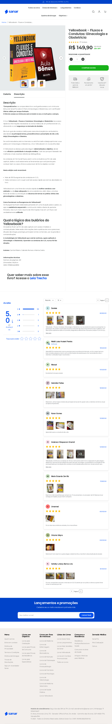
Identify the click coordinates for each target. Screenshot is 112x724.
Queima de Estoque (48, 16)
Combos (77, 8)
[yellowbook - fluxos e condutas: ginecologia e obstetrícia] (32, 58)
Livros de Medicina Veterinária (46, 685)
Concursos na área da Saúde (81, 651)
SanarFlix (95, 639)
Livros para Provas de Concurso (28, 648)
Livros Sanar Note (63, 639)
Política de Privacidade (8, 647)
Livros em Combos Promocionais (64, 657)
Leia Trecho (38, 278)
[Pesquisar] (93, 11)
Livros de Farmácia (46, 670)
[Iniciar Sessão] (99, 11)
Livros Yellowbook (46, 696)
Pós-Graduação (97, 643)
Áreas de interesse (49, 8)
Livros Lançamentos (64, 643)
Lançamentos (65, 8)
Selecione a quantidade (79, 54)
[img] (53, 313)
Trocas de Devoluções (8, 661)
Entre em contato (10, 643)
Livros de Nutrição (46, 657)
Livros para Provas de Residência (28, 654)
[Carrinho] (105, 11)
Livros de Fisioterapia (47, 660)
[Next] (61, 58)
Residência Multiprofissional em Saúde (82, 643)
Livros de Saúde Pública (45, 691)
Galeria (7, 94)
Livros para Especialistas (26, 660)
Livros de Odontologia (44, 678)
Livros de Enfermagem (44, 646)
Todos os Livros (34, 8)
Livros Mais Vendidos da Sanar (64, 647)
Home (4, 22)
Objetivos (62, 16)
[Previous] (4, 58)
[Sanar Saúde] (11, 12)
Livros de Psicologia (47, 674)
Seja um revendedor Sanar (11, 667)
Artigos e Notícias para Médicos (81, 657)
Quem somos (9, 639)
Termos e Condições (11, 652)
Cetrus (94, 646)
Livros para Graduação (26, 642)
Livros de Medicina (46, 641)
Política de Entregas (11, 656)
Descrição (19, 94)
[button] (28, 309)
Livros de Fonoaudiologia (45, 665)
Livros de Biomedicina (44, 652)
